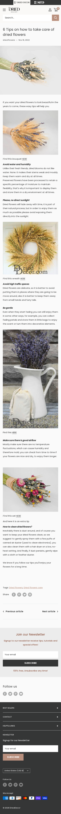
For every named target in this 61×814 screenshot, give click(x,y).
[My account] (50, 9)
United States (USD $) (14, 770)
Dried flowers (16, 587)
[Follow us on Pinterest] (16, 694)
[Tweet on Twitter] (25, 594)
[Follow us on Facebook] (5, 694)
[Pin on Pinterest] (19, 594)
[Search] (55, 18)
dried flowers (9, 40)
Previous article (14, 611)
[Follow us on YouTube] (21, 694)
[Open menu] (4, 10)
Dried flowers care (33, 587)
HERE (24, 158)
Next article (48, 611)
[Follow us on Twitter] (10, 694)
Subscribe (30, 663)
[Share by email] (30, 594)
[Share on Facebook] (14, 594)
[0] (56, 10)
